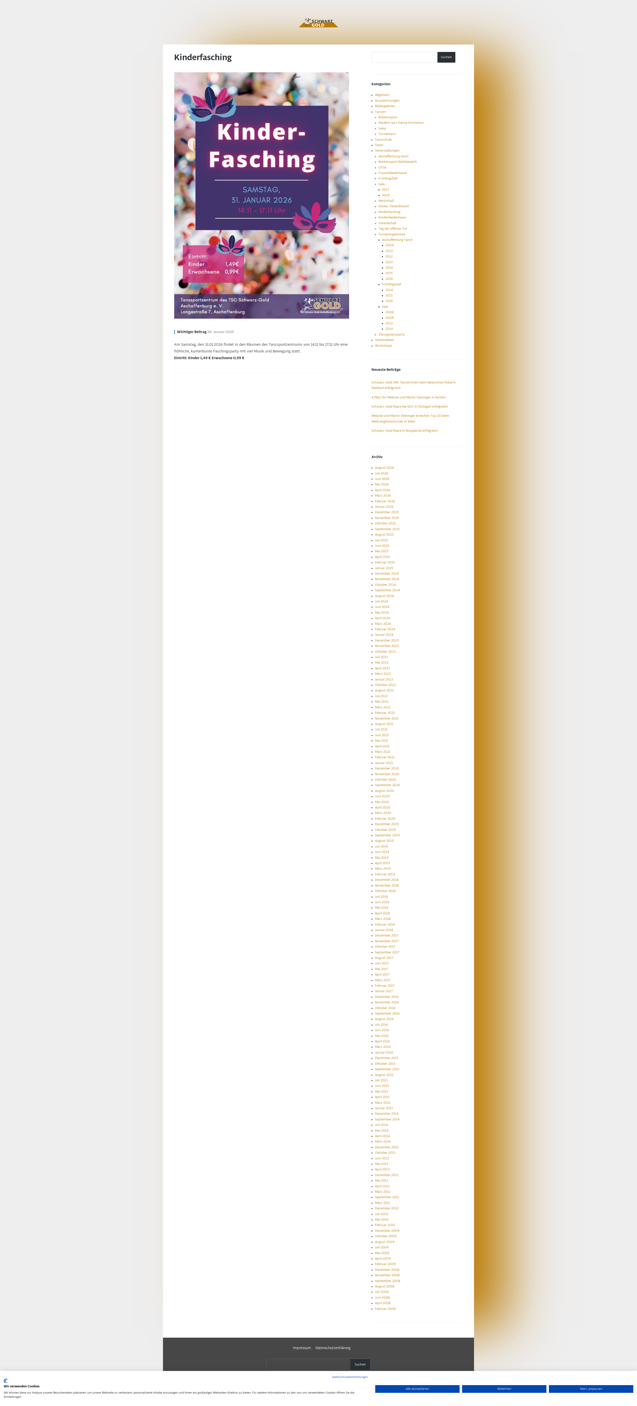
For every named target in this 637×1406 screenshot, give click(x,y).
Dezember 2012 (386, 1175)
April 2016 (382, 1041)
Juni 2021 (382, 735)
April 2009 (383, 1258)
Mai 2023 (381, 662)
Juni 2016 (382, 1030)
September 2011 (387, 1197)
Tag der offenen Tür (392, 228)
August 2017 (384, 958)
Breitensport (387, 117)
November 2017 (387, 941)
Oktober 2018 (385, 891)
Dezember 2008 (387, 1270)
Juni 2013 (382, 1158)
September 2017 (387, 952)
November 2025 (387, 518)
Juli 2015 (381, 1080)
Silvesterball (387, 223)
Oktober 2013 (385, 1152)
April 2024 (382, 618)
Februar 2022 (385, 713)
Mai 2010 (382, 1219)
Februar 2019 (385, 874)
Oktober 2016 (385, 1008)
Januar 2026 (384, 507)
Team (379, 145)
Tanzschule (383, 139)
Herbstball (386, 201)
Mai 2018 (381, 907)
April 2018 (382, 913)
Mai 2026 (382, 484)
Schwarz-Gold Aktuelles (318, 23)
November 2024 (387, 579)
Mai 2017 (381, 969)
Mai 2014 (381, 1130)
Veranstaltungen (387, 150)
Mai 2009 (382, 1253)
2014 (389, 267)
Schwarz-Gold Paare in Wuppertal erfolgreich (405, 430)
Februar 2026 (385, 501)
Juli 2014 (381, 1125)
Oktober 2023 (385, 651)
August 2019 (384, 841)
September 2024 (387, 590)
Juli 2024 (381, 601)
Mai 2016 (381, 1036)
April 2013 (382, 1169)
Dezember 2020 (387, 768)
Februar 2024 (385, 629)
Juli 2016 (381, 1024)
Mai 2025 (381, 551)
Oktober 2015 (385, 1063)
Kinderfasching (203, 57)
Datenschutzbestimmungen (350, 1377)
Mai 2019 (381, 857)
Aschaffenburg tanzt (393, 156)
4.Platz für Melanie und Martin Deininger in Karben (409, 397)
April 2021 (382, 746)
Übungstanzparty (391, 334)
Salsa (382, 128)
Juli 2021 (381, 729)
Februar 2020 (385, 818)
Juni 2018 (382, 902)
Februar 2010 (385, 1225)
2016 (389, 279)
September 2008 (387, 1281)
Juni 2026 (382, 479)
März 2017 (382, 980)
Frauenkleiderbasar (392, 173)
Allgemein (382, 95)
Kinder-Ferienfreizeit (393, 206)
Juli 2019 (381, 846)
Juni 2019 (382, 852)
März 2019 (383, 868)
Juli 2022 (381, 696)
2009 (389, 245)
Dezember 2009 (387, 1231)
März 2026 (383, 495)
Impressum (302, 1348)
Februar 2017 (385, 985)
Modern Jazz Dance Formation (401, 123)
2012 (389, 256)
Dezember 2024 (387, 573)
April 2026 (382, 490)
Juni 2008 (382, 1297)
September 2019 (387, 835)
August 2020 (384, 791)
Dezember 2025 (387, 512)
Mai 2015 (381, 1091)
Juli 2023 (381, 657)
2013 (389, 262)
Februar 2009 (385, 1264)
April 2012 (382, 1186)
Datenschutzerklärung (333, 1348)
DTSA (382, 167)
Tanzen (380, 112)
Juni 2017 (382, 963)
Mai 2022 (381, 701)
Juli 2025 (381, 540)
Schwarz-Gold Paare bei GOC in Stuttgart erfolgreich (410, 406)
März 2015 (382, 1103)
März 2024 (383, 624)
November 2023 (387, 646)
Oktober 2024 (385, 585)
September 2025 (387, 529)
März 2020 (383, 813)
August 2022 (384, 690)
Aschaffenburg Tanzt (397, 240)
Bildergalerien (385, 106)
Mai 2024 (382, 612)
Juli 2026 (381, 473)
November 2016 (387, 1002)
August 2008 (384, 1286)
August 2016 (384, 1019)
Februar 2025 (385, 562)
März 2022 (383, 707)
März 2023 (383, 674)
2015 (389, 273)
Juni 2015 (382, 1086)
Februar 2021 (385, 757)
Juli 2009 (382, 1247)
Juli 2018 (381, 896)
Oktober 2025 (385, 523)
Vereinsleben (384, 340)
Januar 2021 (384, 763)
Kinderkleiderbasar (392, 217)
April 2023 (382, 668)
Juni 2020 (382, 796)
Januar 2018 (384, 930)
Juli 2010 (381, 1214)
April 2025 (382, 557)
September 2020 (387, 785)
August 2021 (384, 724)
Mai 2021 (381, 740)
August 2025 (384, 534)
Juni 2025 (382, 546)
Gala (381, 184)
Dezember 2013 (386, 1147)
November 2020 (387, 774)
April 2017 (382, 974)
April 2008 (382, 1303)
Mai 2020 (382, 802)
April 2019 (382, 863)
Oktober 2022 (385, 685)
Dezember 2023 (387, 640)
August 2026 (384, 467)
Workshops (383, 345)
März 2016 (383, 1047)
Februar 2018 (385, 924)
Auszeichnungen (387, 100)
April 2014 (382, 1136)
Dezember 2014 (387, 1113)
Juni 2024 (382, 607)
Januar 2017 (384, 991)
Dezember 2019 (387, 824)
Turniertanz (387, 134)
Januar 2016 (384, 1052)
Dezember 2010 (387, 1208)
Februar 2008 (385, 1309)
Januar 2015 (384, 1108)
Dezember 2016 (387, 997)
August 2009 (384, 1242)
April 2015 (382, 1097)
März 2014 (383, 1141)
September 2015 (387, 1069)
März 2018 (382, 919)
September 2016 (387, 1013)
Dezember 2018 (386, 880)
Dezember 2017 (386, 935)
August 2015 (384, 1075)
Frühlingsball (387, 178)
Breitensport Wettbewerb (397, 162)
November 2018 (387, 885)
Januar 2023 (384, 679)
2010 (389, 251)
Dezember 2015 (386, 1058)
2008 (389, 312)
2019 (385, 195)
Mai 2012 (381, 1180)
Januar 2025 (384, 568)
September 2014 (387, 1119)
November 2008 (387, 1275)
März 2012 (382, 1191)
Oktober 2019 (385, 830)
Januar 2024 (384, 635)
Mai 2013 (381, 1164)
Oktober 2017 (385, 946)
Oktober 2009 (385, 1236)
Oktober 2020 (385, 779)
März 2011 (382, 1203)
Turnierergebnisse (391, 234)
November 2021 (387, 718)
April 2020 (382, 807)
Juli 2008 (381, 1292)
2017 (385, 189)
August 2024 (384, 596)
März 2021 (382, 752)
